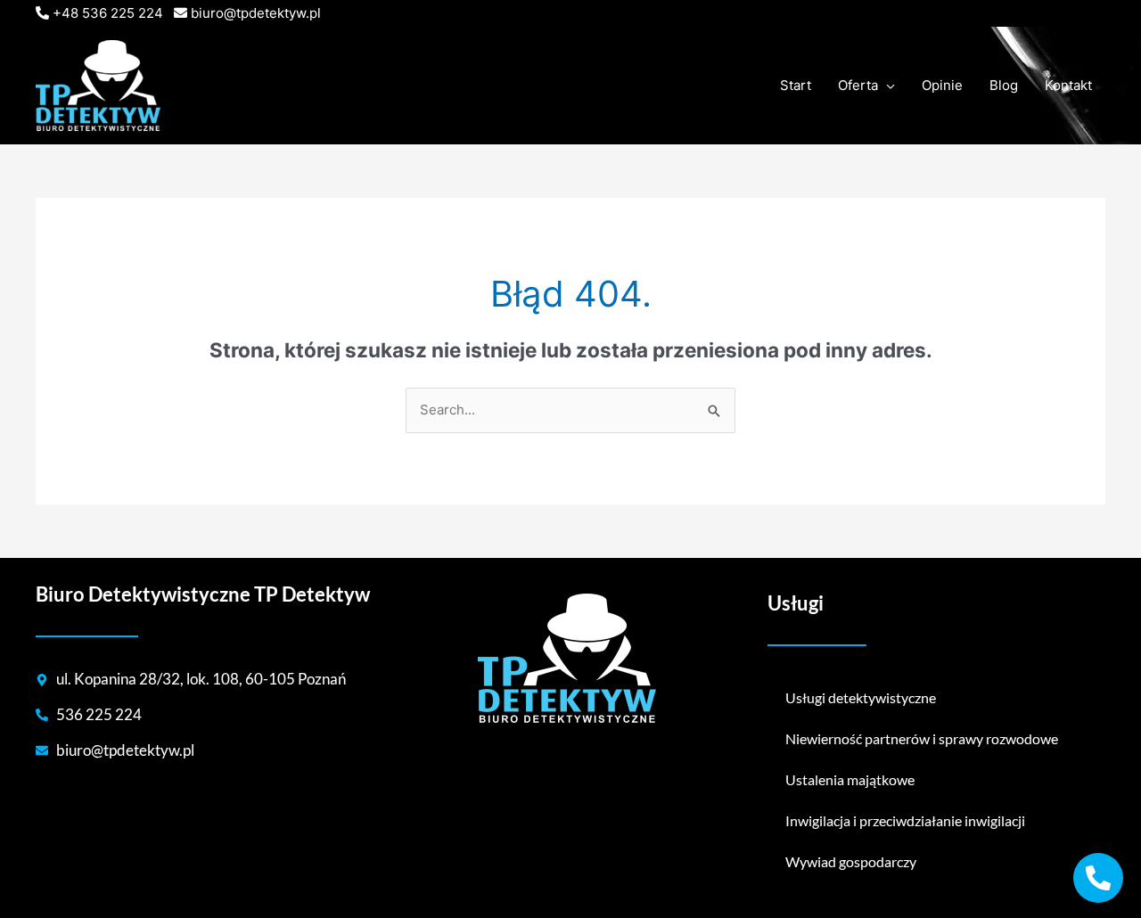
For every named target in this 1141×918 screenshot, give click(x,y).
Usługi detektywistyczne (860, 697)
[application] (886, 85)
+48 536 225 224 (108, 12)
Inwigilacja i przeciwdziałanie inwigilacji (905, 820)
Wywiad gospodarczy (850, 861)
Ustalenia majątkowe (850, 779)
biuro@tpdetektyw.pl (256, 12)
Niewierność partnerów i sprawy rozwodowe (921, 738)
